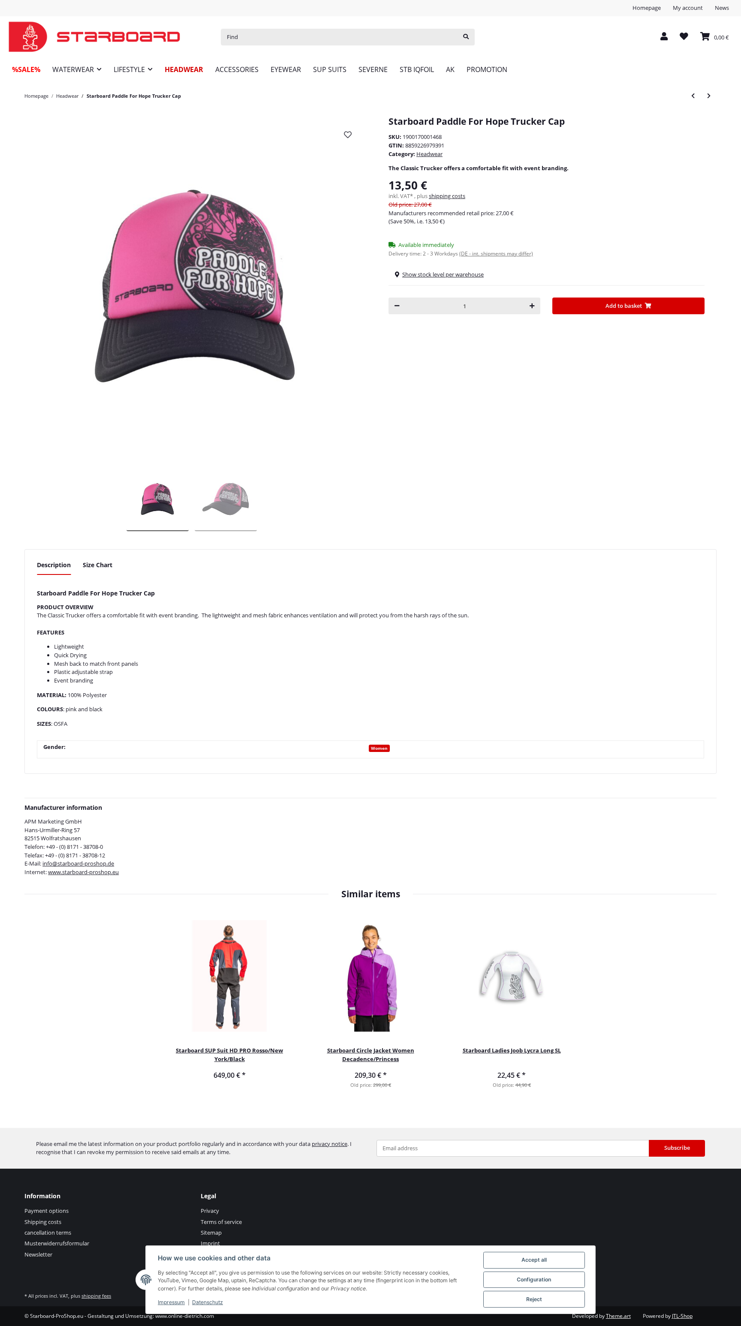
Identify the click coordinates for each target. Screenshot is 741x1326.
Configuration (534, 1279)
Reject (534, 1299)
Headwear (429, 154)
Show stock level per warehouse (443, 274)
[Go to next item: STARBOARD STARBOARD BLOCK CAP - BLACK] (709, 95)
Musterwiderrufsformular (56, 1243)
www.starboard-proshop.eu (83, 872)
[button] (664, 37)
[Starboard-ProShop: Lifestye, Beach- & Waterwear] (94, 37)
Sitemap (211, 1232)
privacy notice (329, 1144)
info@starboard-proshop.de (78, 863)
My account (688, 8)
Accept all (534, 1260)
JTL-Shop (682, 1316)
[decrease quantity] (397, 306)
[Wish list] (684, 37)
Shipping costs (42, 1222)
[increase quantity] (532, 306)
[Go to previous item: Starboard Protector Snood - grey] (693, 95)
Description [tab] (54, 565)
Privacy (210, 1211)
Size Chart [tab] (97, 565)
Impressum (171, 1302)
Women (379, 748)
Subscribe (677, 1148)
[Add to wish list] (347, 134)
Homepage (647, 8)
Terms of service (221, 1222)
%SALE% (26, 69)
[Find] (466, 37)
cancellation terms (47, 1232)
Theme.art (618, 1316)
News (722, 8)
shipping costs (447, 196)
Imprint (210, 1243)
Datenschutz (207, 1302)
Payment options (46, 1211)
